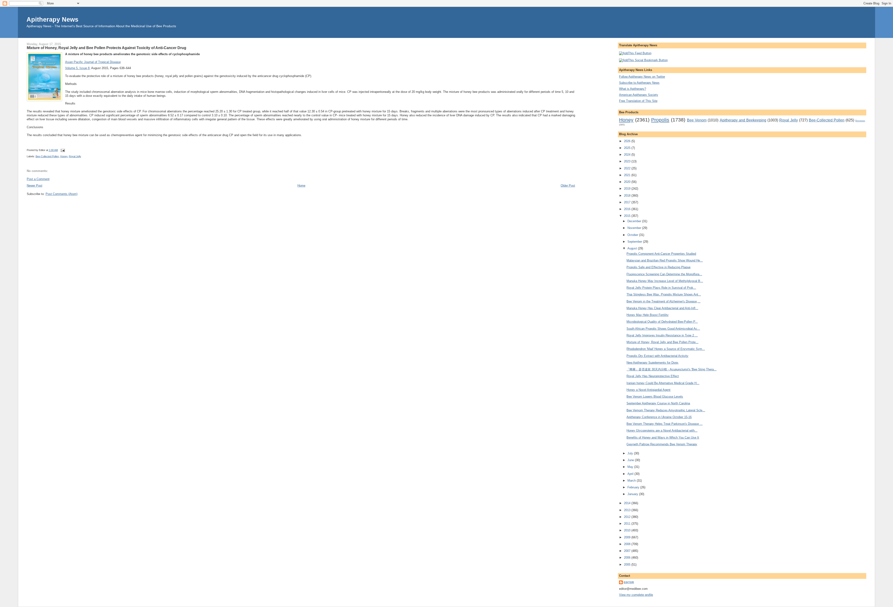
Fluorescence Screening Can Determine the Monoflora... (664, 274)
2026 (627, 141)
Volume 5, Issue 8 (77, 68)
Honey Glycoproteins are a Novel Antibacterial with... (661, 430)
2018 (627, 195)
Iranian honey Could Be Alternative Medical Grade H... (662, 383)
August (632, 248)
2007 (627, 551)
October (633, 235)
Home (301, 185)
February (633, 487)
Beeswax (860, 120)
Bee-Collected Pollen (47, 156)
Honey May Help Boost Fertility (647, 315)
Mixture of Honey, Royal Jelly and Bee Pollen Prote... (662, 342)
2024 (627, 154)
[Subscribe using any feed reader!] (635, 53)
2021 (627, 175)
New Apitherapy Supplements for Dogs (652, 362)
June (631, 460)
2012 (627, 517)
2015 (627, 216)
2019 (627, 188)
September (635, 241)
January (633, 494)
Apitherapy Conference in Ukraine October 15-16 (659, 417)
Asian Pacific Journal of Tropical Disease (93, 62)
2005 (627, 564)
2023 (627, 161)
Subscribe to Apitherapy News (639, 82)
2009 (627, 537)
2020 (627, 182)
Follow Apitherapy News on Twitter (642, 76)
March (632, 480)
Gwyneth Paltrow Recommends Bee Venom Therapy (661, 444)
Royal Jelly (75, 156)
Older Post (568, 185)
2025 (627, 148)
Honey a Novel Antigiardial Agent (648, 390)
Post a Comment (38, 179)
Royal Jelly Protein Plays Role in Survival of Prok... (661, 287)
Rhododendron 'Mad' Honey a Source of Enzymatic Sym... (665, 349)
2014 (627, 503)
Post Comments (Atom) (61, 194)
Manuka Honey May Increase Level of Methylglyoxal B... (664, 281)
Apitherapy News (52, 19)
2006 (627, 557)
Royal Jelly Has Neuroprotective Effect (652, 376)
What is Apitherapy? (632, 89)
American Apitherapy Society (638, 95)
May (630, 467)
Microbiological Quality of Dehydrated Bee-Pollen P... (662, 321)
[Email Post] (62, 150)
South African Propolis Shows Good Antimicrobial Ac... (663, 328)
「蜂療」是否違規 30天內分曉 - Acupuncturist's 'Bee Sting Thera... (671, 369)
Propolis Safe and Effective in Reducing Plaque (658, 267)
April (630, 474)
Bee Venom (696, 120)
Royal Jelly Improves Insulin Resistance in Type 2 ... (662, 335)
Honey (63, 156)
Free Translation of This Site (638, 101)
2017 (627, 202)
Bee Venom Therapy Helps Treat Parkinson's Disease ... (664, 424)
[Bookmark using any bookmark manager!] (643, 60)
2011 (627, 523)
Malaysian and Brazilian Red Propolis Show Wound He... (664, 260)
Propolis (660, 119)
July (630, 453)
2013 (627, 510)
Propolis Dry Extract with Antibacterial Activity (657, 356)
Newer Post (34, 185)
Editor (629, 582)
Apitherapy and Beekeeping (743, 120)
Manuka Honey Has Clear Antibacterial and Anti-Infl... (662, 308)
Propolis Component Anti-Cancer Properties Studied (661, 253)
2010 (627, 530)
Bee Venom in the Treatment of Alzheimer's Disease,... (663, 301)
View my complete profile (636, 595)
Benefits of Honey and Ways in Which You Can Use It (662, 437)
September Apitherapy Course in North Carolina (658, 403)
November (634, 228)
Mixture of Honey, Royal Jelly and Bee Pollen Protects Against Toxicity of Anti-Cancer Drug (106, 48)
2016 (627, 209)
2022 (627, 168)
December (634, 221)
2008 (627, 544)
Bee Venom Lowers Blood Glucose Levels (654, 396)
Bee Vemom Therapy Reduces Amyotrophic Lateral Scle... (665, 410)
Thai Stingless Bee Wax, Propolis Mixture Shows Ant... (663, 294)
